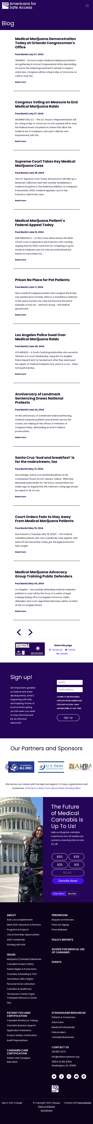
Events (56, 962)
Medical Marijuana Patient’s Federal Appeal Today (40, 222)
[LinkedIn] (83, 1076)
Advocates (58, 1022)
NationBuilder (84, 1102)
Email (19, 1102)
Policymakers (59, 1032)
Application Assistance (19, 1030)
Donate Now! (68, 881)
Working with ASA (16, 944)
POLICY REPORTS (62, 940)
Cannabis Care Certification (17, 1052)
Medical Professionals (63, 1027)
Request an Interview (63, 919)
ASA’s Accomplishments (20, 919)
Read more (20, 82)
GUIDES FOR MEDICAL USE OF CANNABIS (68, 950)
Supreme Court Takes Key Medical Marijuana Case (45, 163)
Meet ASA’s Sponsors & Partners (24, 924)
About (11, 915)
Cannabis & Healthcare (19, 989)
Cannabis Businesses (63, 1037)
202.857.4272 (59, 1051)
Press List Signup (60, 924)
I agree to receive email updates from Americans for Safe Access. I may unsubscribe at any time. (69, 702)
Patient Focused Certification (19, 1014)
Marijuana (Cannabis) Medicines (24, 959)
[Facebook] (61, 1076)
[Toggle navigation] (87, 5)
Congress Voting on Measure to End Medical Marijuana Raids (46, 104)
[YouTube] (76, 1076)
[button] (8, 767)
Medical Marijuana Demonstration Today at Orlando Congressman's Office (45, 43)
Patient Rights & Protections (21, 969)
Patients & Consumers (63, 1017)
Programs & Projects (18, 929)
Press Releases (59, 929)
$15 (76, 865)
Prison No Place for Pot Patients (42, 279)
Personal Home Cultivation (21, 984)
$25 (60, 865)
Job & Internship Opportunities (23, 934)
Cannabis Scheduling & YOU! (22, 974)
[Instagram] (69, 1076)
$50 (59, 857)
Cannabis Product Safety (20, 964)
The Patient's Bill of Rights (20, 979)
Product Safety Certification (22, 1035)
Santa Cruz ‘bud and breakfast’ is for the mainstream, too (45, 459)
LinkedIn (63, 653)
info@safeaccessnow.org (65, 1056)
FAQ (9, 1002)
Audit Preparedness (17, 1040)
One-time (58, 893)
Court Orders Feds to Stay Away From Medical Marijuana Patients (44, 518)
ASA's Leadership (16, 939)
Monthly (72, 893)
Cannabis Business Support (21, 1025)
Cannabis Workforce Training (22, 1020)
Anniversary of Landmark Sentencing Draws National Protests (39, 398)
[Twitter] (54, 1076)
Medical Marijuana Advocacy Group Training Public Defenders (43, 574)
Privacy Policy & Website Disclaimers (49, 1106)
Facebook (56, 649)
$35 (76, 857)
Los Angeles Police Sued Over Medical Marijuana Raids (40, 336)
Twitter (71, 649)
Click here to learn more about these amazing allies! (53, 788)
